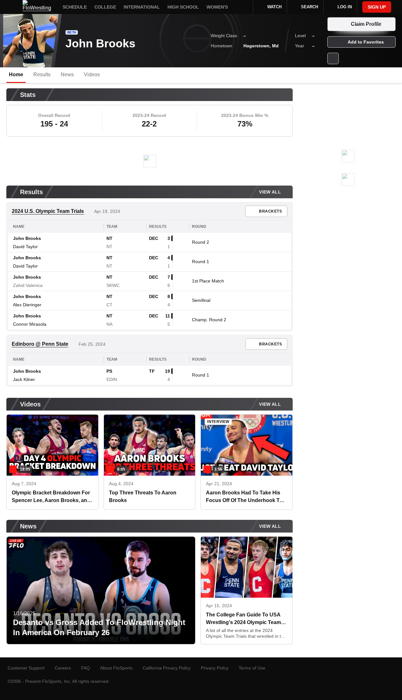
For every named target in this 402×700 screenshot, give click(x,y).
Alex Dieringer (27, 304)
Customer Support (26, 667)
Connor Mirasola (29, 324)
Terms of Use (252, 667)
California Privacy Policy (167, 667)
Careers (63, 667)
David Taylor (25, 246)
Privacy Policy (214, 667)
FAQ (85, 667)
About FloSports (116, 667)
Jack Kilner (24, 379)
